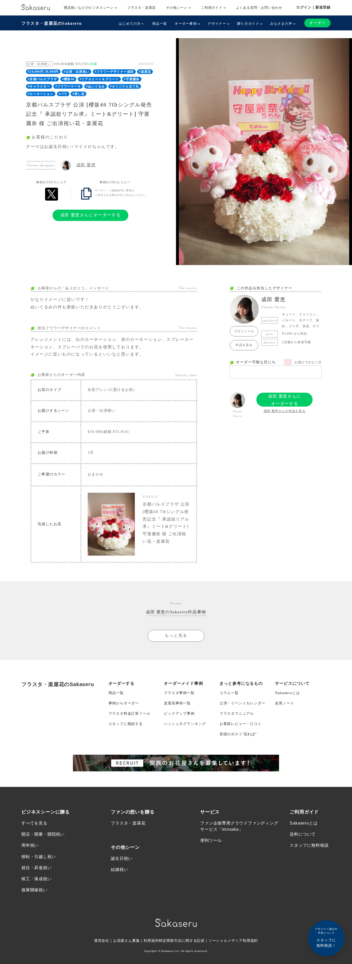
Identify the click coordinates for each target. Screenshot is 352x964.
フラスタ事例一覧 (179, 693)
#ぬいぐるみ (95, 86)
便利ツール (211, 840)
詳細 (93, 64)
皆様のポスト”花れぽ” (238, 734)
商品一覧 (159, 24)
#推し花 (78, 94)
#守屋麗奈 (131, 79)
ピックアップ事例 (179, 713)
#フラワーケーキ (68, 86)
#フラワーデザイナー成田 (114, 71)
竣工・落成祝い (36, 879)
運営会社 (101, 940)
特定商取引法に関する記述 (182, 940)
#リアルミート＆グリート (99, 79)
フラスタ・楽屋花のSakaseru (51, 23)
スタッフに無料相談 (309, 845)
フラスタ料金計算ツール (129, 713)
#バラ (63, 94)
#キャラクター (39, 86)
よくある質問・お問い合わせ (259, 8)
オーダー (317, 23)
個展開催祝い (34, 890)
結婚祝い (119, 869)
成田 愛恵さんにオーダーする (90, 215)
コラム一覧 (229, 693)
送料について (303, 834)
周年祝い (30, 845)
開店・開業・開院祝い (43, 834)
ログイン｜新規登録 (313, 7)
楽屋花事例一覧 (177, 703)
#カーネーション (41, 94)
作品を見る (244, 345)
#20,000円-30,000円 (43, 71)
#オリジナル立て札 (124, 86)
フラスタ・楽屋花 (141, 8)
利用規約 (151, 940)
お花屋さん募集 (126, 940)
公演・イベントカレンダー (242, 703)
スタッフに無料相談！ (326, 937)
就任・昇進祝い (36, 868)
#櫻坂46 (68, 79)
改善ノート (284, 703)
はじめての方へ (132, 24)
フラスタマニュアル (237, 713)
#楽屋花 (145, 71)
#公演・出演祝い (76, 71)
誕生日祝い (121, 858)
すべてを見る (34, 823)
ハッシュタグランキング (185, 724)
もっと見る (176, 635)
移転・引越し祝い (38, 856)
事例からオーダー (123, 703)
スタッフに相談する (125, 724)
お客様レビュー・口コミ (241, 724)
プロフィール (244, 331)
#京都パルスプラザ (42, 79)
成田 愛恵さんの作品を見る (285, 411)
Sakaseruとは (287, 693)
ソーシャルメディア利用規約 (233, 940)
